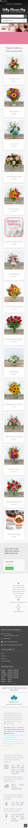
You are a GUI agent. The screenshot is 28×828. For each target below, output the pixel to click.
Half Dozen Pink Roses (14, 437)
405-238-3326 (18, 4)
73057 (13, 804)
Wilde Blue (14, 372)
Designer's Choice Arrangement (14, 241)
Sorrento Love (14, 79)
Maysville (21, 814)
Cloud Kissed (14, 274)
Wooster (21, 784)
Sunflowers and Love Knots (14, 404)
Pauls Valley (15, 765)
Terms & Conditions (6, 661)
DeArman (14, 787)
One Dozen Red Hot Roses (14, 339)
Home (2, 653)
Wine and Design (14, 534)
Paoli (12, 816)
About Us (3, 656)
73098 (22, 802)
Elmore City (14, 814)
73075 (13, 802)
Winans (13, 784)
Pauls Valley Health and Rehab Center (17, 769)
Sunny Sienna (14, 209)
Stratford (13, 818)
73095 (21, 804)
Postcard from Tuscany (14, 307)
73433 (17, 804)
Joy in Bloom (14, 111)
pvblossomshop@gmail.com (11, 641)
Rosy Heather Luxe (14, 176)
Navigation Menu (7, 20)
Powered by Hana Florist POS (14, 704)
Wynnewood (14, 820)
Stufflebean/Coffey (16, 789)
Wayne (22, 818)
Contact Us (4, 658)
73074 (17, 802)
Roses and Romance (14, 502)
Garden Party (14, 469)
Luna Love (14, 144)
